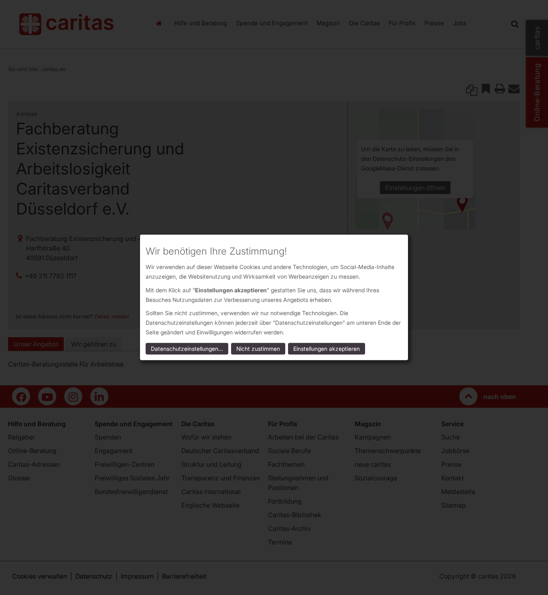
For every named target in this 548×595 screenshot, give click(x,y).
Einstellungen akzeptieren (326, 349)
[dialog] (274, 297)
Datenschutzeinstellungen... (187, 349)
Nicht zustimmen (258, 349)
